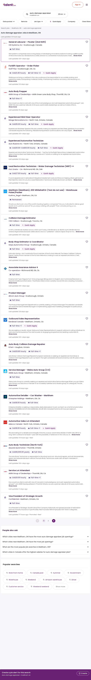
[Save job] (87, 42)
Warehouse (13, 580)
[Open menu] (86, 4)
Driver (74, 580)
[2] (53, 520)
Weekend (32, 580)
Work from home (16, 573)
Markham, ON (16, 28)
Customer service (16, 586)
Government (75, 573)
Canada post (38, 573)
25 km (60, 14)
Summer (56, 573)
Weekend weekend (41, 586)
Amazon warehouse (53, 580)
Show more (77, 56)
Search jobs (5, 28)
